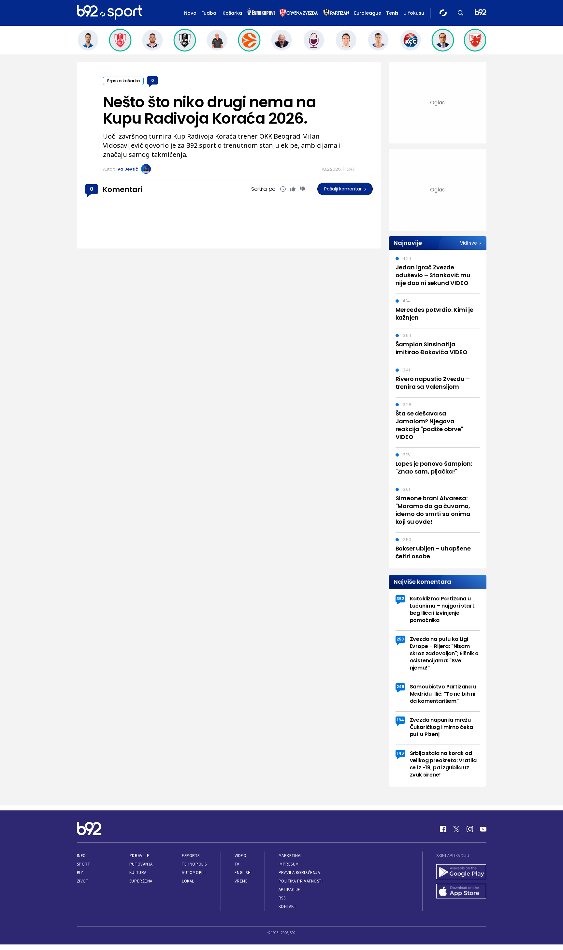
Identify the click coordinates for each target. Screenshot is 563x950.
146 (400, 753)
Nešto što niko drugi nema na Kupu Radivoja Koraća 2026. (209, 110)
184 (400, 720)
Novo (190, 13)
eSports (190, 855)
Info (81, 855)
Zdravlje (139, 855)
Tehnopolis (194, 864)
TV (237, 864)
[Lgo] (480, 13)
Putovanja (141, 864)
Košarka (232, 13)
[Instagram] (470, 829)
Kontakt (287, 906)
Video (241, 855)
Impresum (289, 864)
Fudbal (209, 13)
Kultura (138, 872)
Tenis (392, 13)
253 (400, 639)
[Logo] (109, 12)
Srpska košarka (123, 81)
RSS (282, 898)
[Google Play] (461, 872)
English (243, 872)
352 (400, 598)
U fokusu (413, 13)
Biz (80, 872)
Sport (83, 864)
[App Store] (461, 892)
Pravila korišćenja (299, 872)
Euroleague (367, 13)
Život (83, 881)
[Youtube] (483, 829)
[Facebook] (443, 829)
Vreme (241, 881)
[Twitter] (456, 829)
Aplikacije (289, 889)
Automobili (194, 872)
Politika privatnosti (301, 881)
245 (400, 686)
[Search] (461, 13)
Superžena (140, 881)
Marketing (290, 855)
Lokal (188, 881)
